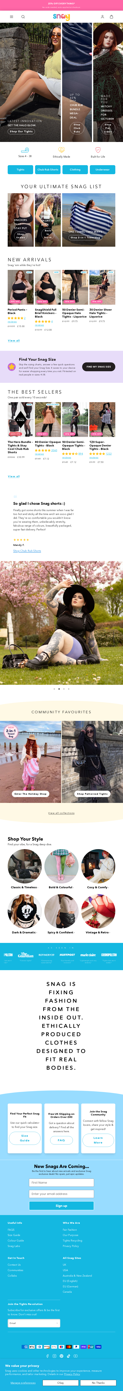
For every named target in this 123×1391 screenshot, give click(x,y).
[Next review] (117, 568)
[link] (102, 17)
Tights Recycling (72, 1240)
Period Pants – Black (17, 311)
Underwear (103, 169)
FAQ (61, 1140)
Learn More (98, 1140)
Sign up (61, 1206)
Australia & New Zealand (77, 1275)
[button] (11, 17)
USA (65, 1270)
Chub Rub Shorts (47, 169)
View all (14, 340)
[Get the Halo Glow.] (30, 82)
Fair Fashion (70, 1229)
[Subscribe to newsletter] (57, 1323)
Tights (20, 169)
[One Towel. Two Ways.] (88, 220)
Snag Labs (14, 1246)
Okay (60, 1382)
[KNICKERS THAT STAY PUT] (21, 220)
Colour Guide (16, 1240)
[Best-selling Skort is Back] (48, 220)
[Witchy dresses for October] (108, 82)
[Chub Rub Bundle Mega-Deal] (77, 82)
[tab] (54, 689)
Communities (15, 1270)
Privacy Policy (72, 1374)
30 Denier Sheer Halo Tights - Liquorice (100, 313)
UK (64, 1264)
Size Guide (25, 1138)
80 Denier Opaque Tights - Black (48, 443)
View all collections (61, 812)
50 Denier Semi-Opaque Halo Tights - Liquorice (74, 313)
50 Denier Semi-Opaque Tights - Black (73, 445)
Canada (67, 1291)
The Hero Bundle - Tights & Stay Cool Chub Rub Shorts (20, 447)
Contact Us (14, 1264)
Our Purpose (70, 1235)
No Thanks (98, 1382)
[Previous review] (5, 568)
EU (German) (70, 1286)
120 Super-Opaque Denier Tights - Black (100, 445)
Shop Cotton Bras (52, 550)
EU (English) (70, 1281)
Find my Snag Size (99, 366)
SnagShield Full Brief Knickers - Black (45, 313)
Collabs (12, 1275)
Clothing (75, 169)
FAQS (11, 1229)
